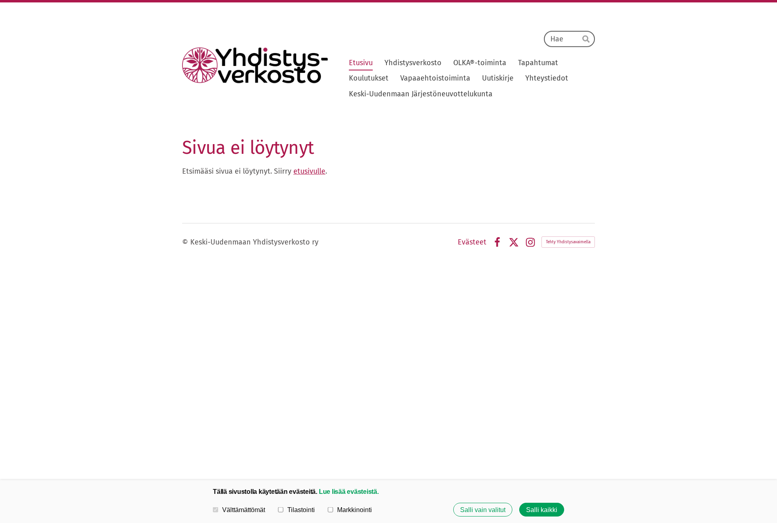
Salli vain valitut (482, 509)
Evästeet (472, 242)
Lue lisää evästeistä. (349, 491)
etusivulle (309, 171)
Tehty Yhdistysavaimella (568, 242)
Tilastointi (301, 509)
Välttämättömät (243, 509)
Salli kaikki (541, 509)
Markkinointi (354, 509)
